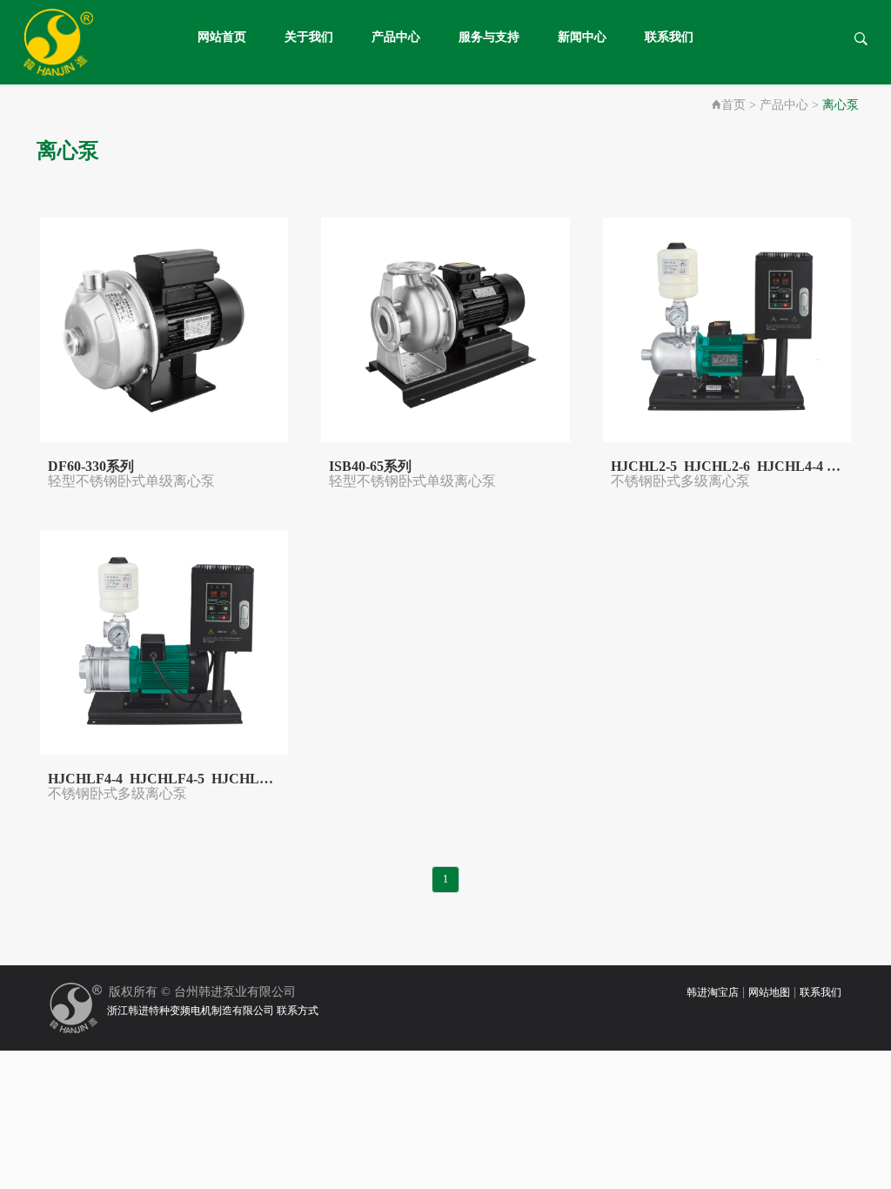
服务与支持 (489, 37)
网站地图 (769, 992)
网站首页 (222, 37)
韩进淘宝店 (713, 992)
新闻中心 (582, 37)
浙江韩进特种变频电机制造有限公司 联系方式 (210, 1010)
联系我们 (669, 37)
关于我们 (309, 37)
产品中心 (396, 37)
